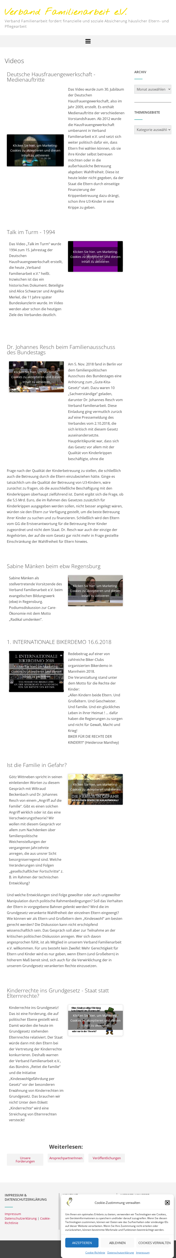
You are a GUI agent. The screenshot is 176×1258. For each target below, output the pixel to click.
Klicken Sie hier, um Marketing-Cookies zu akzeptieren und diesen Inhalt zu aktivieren (35, 150)
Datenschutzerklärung (120, 1252)
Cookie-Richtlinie (95, 1252)
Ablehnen (117, 1243)
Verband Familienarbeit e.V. (66, 12)
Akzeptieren (82, 1243)
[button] (167, 1202)
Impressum (143, 1252)
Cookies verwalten (154, 1243)
